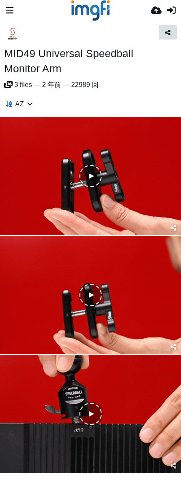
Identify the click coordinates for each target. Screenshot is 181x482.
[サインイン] (171, 10)
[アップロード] (156, 10)
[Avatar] (12, 33)
